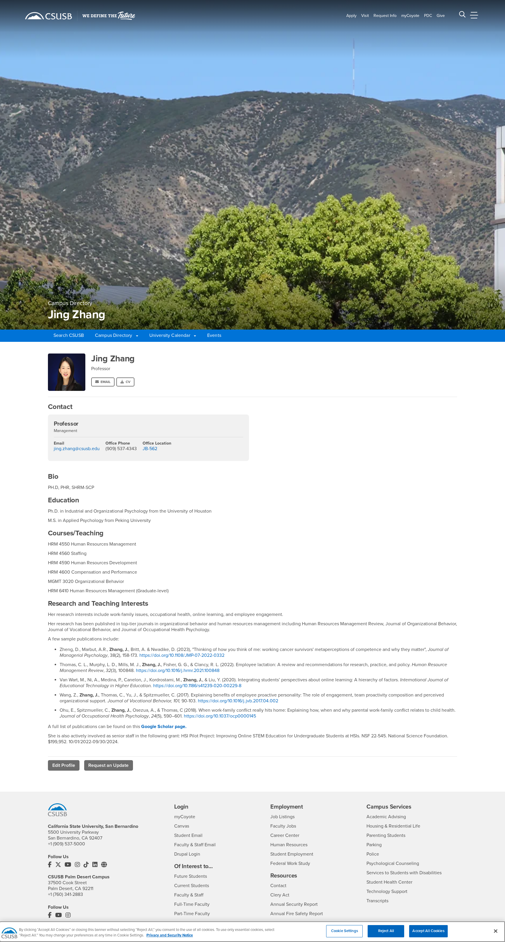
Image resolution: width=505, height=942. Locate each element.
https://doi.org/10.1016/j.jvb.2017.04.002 (238, 701)
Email (105, 382)
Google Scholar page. (164, 726)
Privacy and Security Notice (169, 935)
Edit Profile (63, 765)
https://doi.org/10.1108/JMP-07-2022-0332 (181, 655)
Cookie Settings (344, 931)
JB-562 (150, 449)
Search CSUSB (68, 335)
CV (128, 382)
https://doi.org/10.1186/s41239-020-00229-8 (198, 686)
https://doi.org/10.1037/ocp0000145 (220, 716)
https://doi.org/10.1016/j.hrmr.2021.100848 (178, 670)
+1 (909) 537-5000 (66, 844)
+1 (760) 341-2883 (65, 894)
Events (214, 335)
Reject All (386, 931)
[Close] (495, 930)
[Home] (48, 15)
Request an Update (108, 765)
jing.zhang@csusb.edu (77, 449)
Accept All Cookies (428, 931)
